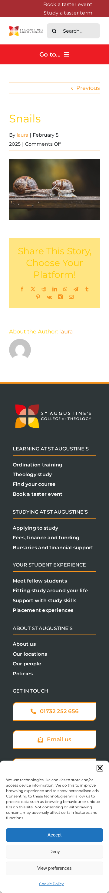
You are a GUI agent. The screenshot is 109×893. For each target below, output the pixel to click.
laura (22, 135)
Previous (88, 88)
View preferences (54, 868)
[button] (100, 768)
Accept (54, 834)
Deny (54, 851)
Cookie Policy (51, 884)
